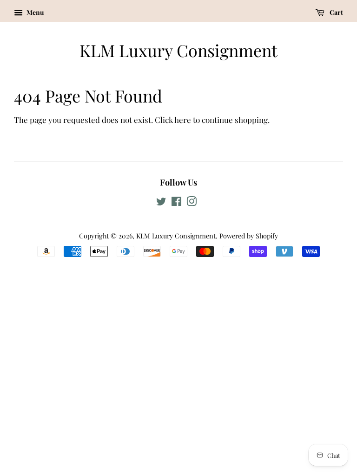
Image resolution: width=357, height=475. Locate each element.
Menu (34, 12)
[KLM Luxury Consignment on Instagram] (191, 202)
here (182, 120)
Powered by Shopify (248, 235)
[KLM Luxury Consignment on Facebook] (176, 202)
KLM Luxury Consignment (178, 50)
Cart (335, 12)
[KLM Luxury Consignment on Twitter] (161, 202)
